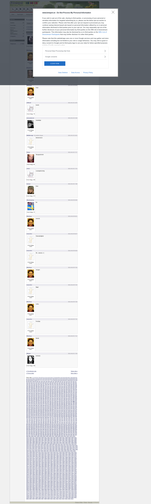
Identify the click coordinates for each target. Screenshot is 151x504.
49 (55, 379)
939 (43, 432)
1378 (30, 465)
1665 (75, 486)
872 (41, 428)
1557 (57, 478)
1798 (66, 497)
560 (32, 409)
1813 (60, 498)
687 (71, 416)
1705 (42, 490)
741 (43, 420)
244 (64, 389)
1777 (54, 496)
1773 (42, 496)
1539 (54, 477)
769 (57, 421)
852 (46, 427)
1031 (75, 437)
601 (76, 411)
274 (32, 392)
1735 (30, 493)
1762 (60, 494)
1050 (30, 440)
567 (48, 409)
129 (53, 383)
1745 (60, 493)
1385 (51, 465)
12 (45, 377)
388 (41, 399)
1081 (72, 441)
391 (48, 399)
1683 (27, 489)
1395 (30, 466)
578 (74, 409)
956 (32, 433)
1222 (72, 452)
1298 (45, 458)
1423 (63, 468)
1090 (48, 442)
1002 (38, 436)
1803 (30, 498)
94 (27, 381)
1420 (54, 468)
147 (43, 384)
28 (71, 377)
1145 (53, 446)
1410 (75, 466)
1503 (48, 474)
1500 (39, 474)
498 (41, 405)
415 (53, 400)
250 (27, 391)
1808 (45, 498)
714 (32, 419)
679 (53, 416)
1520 (48, 476)
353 (62, 396)
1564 (27, 480)
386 (36, 399)
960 (41, 433)
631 (43, 413)
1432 (39, 469)
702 (55, 417)
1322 (66, 460)
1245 (39, 454)
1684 (30, 489)
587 (43, 411)
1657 (51, 486)
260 (50, 391)
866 (27, 428)
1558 (60, 478)
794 (64, 423)
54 (63, 379)
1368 (51, 464)
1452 (48, 470)
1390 (66, 465)
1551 (39, 478)
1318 (54, 460)
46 (50, 379)
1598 (27, 482)
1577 (66, 480)
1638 (45, 485)
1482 (36, 473)
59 (71, 379)
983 (43, 434)
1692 (54, 489)
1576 (63, 480)
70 (38, 380)
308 (60, 393)
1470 (51, 472)
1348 (42, 462)
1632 (27, 485)
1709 (54, 490)
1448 (36, 470)
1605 (48, 482)
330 (60, 395)
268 (69, 391)
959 (39, 433)
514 (27, 407)
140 (27, 384)
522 (46, 407)
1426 (72, 468)
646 (27, 415)
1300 (51, 458)
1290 (72, 457)
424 (74, 400)
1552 (42, 478)
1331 (42, 461)
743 (48, 420)
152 (55, 384)
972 (69, 433)
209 (34, 388)
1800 (72, 497)
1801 (75, 497)
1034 (33, 438)
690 (27, 417)
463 (62, 403)
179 (67, 385)
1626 (60, 484)
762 (41, 421)
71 (40, 380)
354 (64, 396)
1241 (27, 454)
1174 (33, 449)
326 (50, 395)
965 (53, 433)
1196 (44, 450)
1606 (51, 482)
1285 (57, 457)
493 (30, 405)
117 (76, 381)
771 (62, 421)
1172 (27, 449)
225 (71, 388)
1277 (33, 457)
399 (67, 399)
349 (53, 396)
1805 (36, 498)
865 (76, 427)
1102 (33, 444)
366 (41, 397)
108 (56, 381)
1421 (57, 468)
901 (57, 429)
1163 (53, 448)
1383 (45, 465)
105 (49, 381)
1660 (60, 486)
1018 (36, 437)
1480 (30, 473)
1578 (69, 480)
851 (43, 427)
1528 (72, 476)
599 (71, 411)
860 (64, 427)
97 (31, 381)
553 (67, 408)
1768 (27, 496)
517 (34, 407)
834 (55, 425)
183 (76, 385)
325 (48, 395)
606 (36, 412)
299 (39, 393)
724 (55, 419)
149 (48, 384)
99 (35, 381)
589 (48, 411)
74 (45, 380)
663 (67, 415)
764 (46, 421)
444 (69, 401)
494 (32, 405)
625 (30, 413)
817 (67, 424)
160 (74, 384)
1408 (69, 466)
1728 (60, 492)
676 (46, 416)
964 (50, 433)
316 (27, 395)
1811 (54, 498)
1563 (75, 478)
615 (57, 412)
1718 (30, 492)
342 (36, 396)
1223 (75, 452)
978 (32, 434)
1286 (60, 457)
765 (48, 421)
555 (71, 408)
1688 (42, 489)
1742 (51, 493)
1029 (69, 437)
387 (39, 399)
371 (53, 397)
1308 (75, 458)
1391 (69, 465)
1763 (63, 494)
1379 (33, 465)
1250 (54, 454)
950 (69, 432)
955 (30, 433)
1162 (50, 448)
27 (70, 377)
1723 (45, 492)
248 (74, 389)
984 (46, 434)
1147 (59, 446)
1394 (27, 466)
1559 (63, 478)
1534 (39, 477)
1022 (48, 437)
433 (43, 401)
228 (27, 389)
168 (41, 385)
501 (48, 405)
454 (41, 403)
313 (71, 393)
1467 (42, 472)
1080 (69, 441)
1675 (54, 488)
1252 (60, 454)
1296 (39, 458)
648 (32, 415)
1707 (48, 490)
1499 (36, 474)
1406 (63, 466)
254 (36, 391)
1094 (60, 442)
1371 (60, 464)
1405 (60, 466)
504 (55, 405)
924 (60, 430)
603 (30, 412)
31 (76, 377)
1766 (72, 494)
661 (62, 415)
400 (69, 399)
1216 (54, 452)
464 (64, 403)
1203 (65, 450)
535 (76, 407)
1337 (60, 461)
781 (34, 423)
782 (36, 423)
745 (53, 420)
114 (69, 381)
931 (76, 430)
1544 (69, 477)
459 (53, 403)
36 (33, 379)
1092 (54, 442)
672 (36, 416)
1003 (41, 436)
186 (32, 387)
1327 (30, 461)
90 (71, 380)
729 (67, 419)
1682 (75, 488)
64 (28, 380)
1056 (48, 440)
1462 (27, 472)
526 (55, 407)
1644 (63, 485)
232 (36, 389)
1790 (42, 497)
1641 (54, 485)
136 (69, 383)
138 (73, 383)
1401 (48, 466)
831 (48, 425)
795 (67, 423)
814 (60, 424)
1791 (45, 497)
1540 (57, 477)
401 (71, 399)
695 (39, 417)
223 (67, 388)
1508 (63, 474)
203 (71, 387)
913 (34, 430)
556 (74, 408)
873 (43, 428)
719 (43, 419)
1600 (33, 482)
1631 (75, 484)
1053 (39, 440)
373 (57, 397)
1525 (63, 476)
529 (62, 407)
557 (76, 408)
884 (69, 428)
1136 (27, 446)
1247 (45, 454)
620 (69, 412)
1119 (30, 445)
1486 (48, 473)
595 (62, 411)
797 (71, 423)
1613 (72, 482)
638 (60, 413)
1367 (48, 464)
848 (36, 427)
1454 (54, 470)
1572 (51, 480)
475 (39, 404)
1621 (45, 484)
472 (32, 404)
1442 (69, 469)
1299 (48, 458)
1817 (72, 498)
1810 (51, 498)
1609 (60, 482)
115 (71, 381)
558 (27, 409)
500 (46, 405)
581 (30, 411)
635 (53, 413)
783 (39, 423)
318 (32, 395)
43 (45, 379)
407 (34, 400)
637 (57, 413)
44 (46, 379)
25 (66, 377)
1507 (60, 474)
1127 (53, 445)
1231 (48, 453)
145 (39, 384)
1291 (75, 457)
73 (43, 380)
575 (67, 409)
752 (69, 420)
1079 (66, 441)
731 (71, 419)
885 (71, 428)
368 (46, 397)
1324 (72, 460)
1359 (75, 462)
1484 (42, 473)
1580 (75, 480)
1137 (30, 446)
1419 (51, 468)
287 (62, 392)
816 (64, 424)
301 (43, 393)
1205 (71, 450)
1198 (50, 450)
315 (76, 393)
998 (27, 436)
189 (39, 387)
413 (48, 400)
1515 (33, 476)
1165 (59, 448)
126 (46, 383)
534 (74, 407)
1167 (65, 448)
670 (32, 416)
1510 (69, 474)
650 (36, 415)
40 (40, 379)
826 (36, 425)
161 (76, 384)
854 (50, 427)
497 (39, 405)
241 (57, 389)
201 (67, 387)
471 (30, 404)
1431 (36, 469)
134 (64, 383)
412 (46, 400)
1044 (63, 438)
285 (57, 392)
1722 (42, 492)
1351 (51, 462)
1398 (39, 466)
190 (41, 387)
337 (76, 395)
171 (48, 385)
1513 (27, 476)
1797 (63, 497)
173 (53, 385)
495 (34, 405)
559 (30, 409)
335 (71, 395)
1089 (45, 442)
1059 (57, 440)
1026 (60, 437)
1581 (27, 481)
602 (27, 412)
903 (62, 429)
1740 (45, 493)
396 (60, 399)
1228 (39, 453)
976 (27, 434)
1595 (69, 481)
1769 (30, 496)
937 (39, 432)
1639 (48, 485)
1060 (60, 440)
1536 (45, 477)
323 (43, 395)
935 (34, 432)
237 (48, 389)
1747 (66, 493)
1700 (27, 490)
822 (27, 425)
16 (51, 377)
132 (59, 383)
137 (71, 383)
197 (57, 387)
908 (74, 429)
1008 (56, 436)
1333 (48, 461)
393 (53, 399)
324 (46, 395)
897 (48, 429)
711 (76, 417)
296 (32, 393)
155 (62, 384)
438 (55, 401)
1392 (72, 465)
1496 (27, 474)
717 (39, 419)
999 (30, 436)
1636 (39, 485)
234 (41, 389)
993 (67, 434)
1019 (39, 437)
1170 (73, 448)
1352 (54, 462)
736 (32, 420)
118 (27, 383)
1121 (36, 445)
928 (69, 430)
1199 (53, 450)
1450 (42, 470)
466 (69, 403)
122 (36, 383)
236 (46, 389)
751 (67, 420)
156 (64, 384)
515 (30, 407)
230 (32, 389)
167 (39, 385)
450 (32, 403)
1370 (57, 464)
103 (44, 381)
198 (60, 387)
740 (41, 420)
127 (48, 383)
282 (50, 392)
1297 (42, 458)
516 (32, 407)
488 (69, 404)
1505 (54, 474)
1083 (27, 442)
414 (50, 400)
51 (58, 379)
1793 (51, 497)
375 (62, 397)
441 (62, 401)
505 (57, 405)
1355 (63, 462)
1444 (75, 469)
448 (27, 403)
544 (46, 408)
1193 (36, 450)
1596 (72, 481)
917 (43, 430)
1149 (65, 446)
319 (34, 395)
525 (53, 407)
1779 (60, 496)
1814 (63, 498)
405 (30, 400)
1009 (59, 436)
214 (46, 388)
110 (60, 381)
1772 (39, 496)
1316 (48, 460)
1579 (72, 480)
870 (36, 428)
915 (39, 430)
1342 (75, 461)
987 (53, 434)
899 (53, 429)
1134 (73, 445)
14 (48, 377)
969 (62, 433)
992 (64, 434)
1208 (30, 452)
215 (48, 388)
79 (53, 380)
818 (69, 424)
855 (53, 427)
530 (64, 407)
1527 (69, 476)
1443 (72, 469)
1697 (69, 489)
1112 (61, 444)
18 (55, 377)
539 (34, 408)
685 (67, 416)
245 (67, 389)
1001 (35, 436)
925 (62, 430)
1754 (36, 494)
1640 (51, 485)
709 (71, 417)
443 (67, 401)
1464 (33, 472)
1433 (42, 469)
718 (41, 419)
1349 (45, 462)
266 (64, 391)
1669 (36, 488)
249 (76, 389)
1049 (27, 440)
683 (62, 416)
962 (46, 433)
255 (39, 391)
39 (38, 379)
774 (69, 421)
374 (60, 397)
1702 (33, 490)
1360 (27, 464)
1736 (33, 493)
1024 (54, 437)
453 (39, 403)
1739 (42, 493)
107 (53, 381)
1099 (75, 442)
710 (74, 417)
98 (33, 381)
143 (34, 384)
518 (36, 407)
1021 (45, 437)
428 (32, 401)
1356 (66, 462)
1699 (75, 489)
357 (71, 396)
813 (57, 424)
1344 (30, 462)
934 (32, 432)
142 (32, 384)
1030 (72, 437)
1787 (33, 497)
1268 (57, 456)
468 (74, 403)
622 (74, 412)
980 (36, 434)
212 (41, 388)
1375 (72, 464)
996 (74, 434)
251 (30, 391)
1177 (42, 449)
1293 (30, 458)
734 (27, 420)
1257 (75, 454)
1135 (76, 445)
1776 (51, 496)
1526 (66, 476)
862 (69, 427)
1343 (27, 462)
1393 (75, 465)
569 (53, 409)
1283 (51, 457)
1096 (66, 442)
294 (27, 393)
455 (43, 403)
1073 (48, 441)
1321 (63, 460)
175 (57, 385)
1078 (63, 441)
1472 (57, 472)
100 (37, 381)
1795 (57, 497)
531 (67, 407)
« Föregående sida (31, 371)
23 (63, 377)
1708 (51, 490)
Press (85, 502)
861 (67, 427)
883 (67, 428)
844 (27, 427)
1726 (54, 492)
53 (61, 379)
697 (43, 417)
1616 (30, 484)
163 (30, 385)
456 (46, 403)
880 (60, 428)
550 (60, 408)
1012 (68, 436)
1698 (72, 489)
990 (60, 434)
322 (41, 395)
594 (60, 411)
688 (74, 416)
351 (57, 396)
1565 (30, 480)
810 (50, 424)
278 (41, 392)
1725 (51, 492)
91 (73, 380)
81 (56, 380)
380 (74, 397)
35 (31, 379)
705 (62, 417)
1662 (66, 486)
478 (46, 404)
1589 (51, 481)
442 (64, 401)
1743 (54, 493)
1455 (57, 470)
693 (34, 417)
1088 (42, 442)
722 (50, 419)
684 (64, 416)
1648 (75, 485)
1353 (57, 462)
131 (57, 383)
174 (55, 385)
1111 (59, 444)
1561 (69, 478)
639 (62, 413)
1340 (69, 461)
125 (43, 383)
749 (62, 420)
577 (71, 409)
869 (34, 428)
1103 (36, 444)
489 (71, 404)
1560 (66, 478)
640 (64, 413)
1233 (54, 453)
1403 (54, 466)
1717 (27, 492)
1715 (72, 490)
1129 (59, 445)
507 (62, 405)
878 (55, 428)
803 (34, 424)
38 (36, 379)
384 (32, 399)
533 (71, 407)
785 (43, 423)
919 (48, 430)
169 (43, 385)
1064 (72, 440)
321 (39, 395)
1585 (39, 481)
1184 (62, 449)
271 (76, 391)
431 (39, 401)
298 (36, 393)
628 (36, 413)
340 (32, 396)
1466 (39, 472)
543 (43, 408)
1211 (39, 452)
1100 (27, 444)
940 (46, 432)
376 (64, 397)
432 (41, 401)
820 (74, 424)
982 (41, 434)
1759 (51, 494)
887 (76, 428)
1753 (33, 494)
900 (55, 429)
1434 (45, 469)
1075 (54, 441)
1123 (41, 445)
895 (43, 429)
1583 (33, 481)
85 (63, 380)
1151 (70, 446)
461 (57, 403)
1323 (69, 460)
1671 (42, 488)
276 (36, 392)
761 (39, 421)
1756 (42, 494)
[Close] (114, 13)
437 (53, 401)
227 (76, 388)
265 (62, 391)
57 (68, 379)
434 (46, 401)
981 (39, 434)
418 (60, 400)
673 (39, 416)
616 (60, 412)
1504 (51, 474)
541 (39, 408)
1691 (51, 489)
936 (36, 432)
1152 (73, 446)
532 (69, 407)
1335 (54, 461)
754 (74, 420)
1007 (53, 436)
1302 (57, 458)
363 (34, 397)
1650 (30, 486)
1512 (75, 474)
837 (62, 425)
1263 (42, 456)
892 (36, 429)
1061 (63, 440)
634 (50, 413)
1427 (75, 468)
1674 (51, 488)
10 (41, 377)
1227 (36, 453)
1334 (51, 461)
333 (67, 395)
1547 (27, 478)
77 (50, 380)
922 (55, 430)
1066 (27, 441)
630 (41, 413)
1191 (30, 450)
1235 (60, 453)
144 (36, 384)
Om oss (90, 502)
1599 (30, 482)
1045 (66, 438)
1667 (30, 488)
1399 (42, 466)
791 (57, 423)
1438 (57, 469)
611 (48, 412)
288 (64, 392)
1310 (30, 460)
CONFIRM (54, 63)
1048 (75, 438)
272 (27, 392)
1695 (63, 489)
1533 (36, 477)
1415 (39, 468)
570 (55, 409)
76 (48, 380)
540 (36, 408)
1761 (57, 494)
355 (67, 396)
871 (39, 428)
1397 (36, 466)
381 (76, 397)
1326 (27, 461)
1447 (33, 470)
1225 (30, 453)
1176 (39, 449)
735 (30, 420)
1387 (57, 465)
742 (46, 420)
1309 (27, 460)
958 (36, 433)
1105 (42, 444)
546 (50, 408)
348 (50, 396)
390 (46, 399)
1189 (76, 449)
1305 (66, 458)
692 (32, 417)
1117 (75, 444)
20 (58, 377)
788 (50, 423)
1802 (27, 498)
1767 (75, 494)
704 (60, 417)
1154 (27, 448)
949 (67, 432)
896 (46, 429)
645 (76, 413)
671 (34, 416)
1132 (67, 445)
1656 (48, 486)
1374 (69, 464)
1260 (33, 456)
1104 (39, 444)
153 (57, 384)
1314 (42, 460)
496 (36, 405)
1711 (60, 490)
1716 (75, 490)
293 (76, 392)
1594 (66, 481)
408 (36, 400)
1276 (30, 457)
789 (53, 423)
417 (57, 400)
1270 (63, 456)
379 (71, 397)
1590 (54, 481)
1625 (57, 484)
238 (50, 389)
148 (46, 384)
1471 (54, 472)
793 (62, 423)
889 (30, 429)
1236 (63, 453)
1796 (60, 497)
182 (74, 385)
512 (74, 405)
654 (46, 415)
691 (30, 417)
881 (62, 428)
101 (39, 381)
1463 (30, 472)
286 (60, 392)
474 (36, 404)
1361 (30, 464)
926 (64, 430)
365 (39, 397)
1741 (48, 493)
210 (36, 388)
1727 (57, 492)
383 (30, 399)
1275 (27, 457)
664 (69, 415)
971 (67, 433)
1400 (45, 466)
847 (34, 427)
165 (34, 385)
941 (48, 432)
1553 (45, 478)
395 (57, 399)
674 (41, 416)
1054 (42, 440)
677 (48, 416)
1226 (33, 453)
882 (64, 428)
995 (71, 434)
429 (34, 401)
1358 (72, 462)
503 (53, 405)
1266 (51, 456)
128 (50, 383)
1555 (51, 478)
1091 (51, 442)
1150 (67, 446)
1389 (63, 465)
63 (27, 380)
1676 (57, 488)
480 (50, 404)
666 (74, 415)
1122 (38, 445)
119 (29, 383)
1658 (54, 486)
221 (62, 388)
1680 (69, 488)
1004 (44, 436)
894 (41, 429)
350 (55, 396)
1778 (57, 496)
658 (55, 415)
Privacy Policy (88, 72)
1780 (63, 496)
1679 (66, 488)
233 (39, 389)
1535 (42, 477)
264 (60, 391)
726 (60, 419)
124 (41, 383)
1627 (63, 484)
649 (34, 415)
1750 (75, 493)
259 (48, 391)
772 (64, 421)
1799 (69, 497)
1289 (69, 457)
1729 (63, 492)
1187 (70, 449)
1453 (51, 470)
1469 (48, 472)
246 (69, 389)
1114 (67, 444)
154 (60, 384)
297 (34, 393)
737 (34, 420)
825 (34, 425)
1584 (36, 481)
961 (43, 433)
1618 (36, 484)
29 (73, 377)
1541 (60, 477)
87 (66, 380)
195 (53, 387)
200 (64, 387)
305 (53, 393)
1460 (72, 470)
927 (67, 430)
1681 (72, 488)
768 (55, 421)
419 (62, 400)
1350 (48, 462)
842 (74, 425)
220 (60, 388)
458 (50, 403)
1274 (75, 456)
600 (74, 411)
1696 (66, 489)
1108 (50, 444)
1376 (75, 464)
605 (34, 412)
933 (30, 432)
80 (55, 380)
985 (48, 434)
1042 (57, 438)
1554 (48, 478)
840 (69, 425)
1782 (69, 496)
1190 (27, 450)
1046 (69, 438)
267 (67, 391)
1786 (30, 497)
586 (41, 411)
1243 (33, 454)
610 (46, 412)
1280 (42, 457)
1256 (72, 454)
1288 (66, 457)
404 (27, 400)
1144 (50, 446)
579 (76, 409)
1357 (69, 462)
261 (53, 391)
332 (64, 395)
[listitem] (75, 51)
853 (48, 427)
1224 (27, 453)
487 (67, 404)
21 (60, 377)
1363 (36, 464)
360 (27, 397)
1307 (72, 458)
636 (55, 413)
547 (53, 408)
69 (36, 380)
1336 (57, 461)
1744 (57, 493)
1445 (27, 470)
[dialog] (75, 43)
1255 (69, 454)
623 (76, 412)
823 (30, 425)
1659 (57, 486)
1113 (64, 444)
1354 (60, 462)
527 (57, 407)
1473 (60, 472)
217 (53, 388)
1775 (48, 496)
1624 (54, 484)
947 (62, 432)
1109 (53, 444)
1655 (45, 486)
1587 (45, 481)
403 (76, 399)
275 (34, 392)
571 (57, 409)
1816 (69, 498)
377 (67, 397)
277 (39, 392)
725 (57, 419)
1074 (51, 441)
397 (62, 399)
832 (50, 425)
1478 (75, 472)
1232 (51, 453)
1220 (66, 452)
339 (30, 396)
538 (32, 408)
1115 (70, 444)
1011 (65, 436)
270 (74, 391)
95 (28, 381)
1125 (47, 445)
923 (57, 430)
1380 (36, 465)
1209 (33, 452)
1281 (45, 457)
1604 (45, 482)
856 (55, 427)
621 (71, 412)
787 (48, 423)
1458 (66, 470)
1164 (56, 448)
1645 (66, 485)
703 (57, 417)
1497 (30, 474)
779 (30, 423)
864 (74, 427)
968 (60, 433)
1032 (27, 438)
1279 (39, 457)
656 (50, 415)
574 (64, 409)
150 (50, 384)
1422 (60, 468)
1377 (27, 465)
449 (30, 403)
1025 (57, 437)
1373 (66, 464)
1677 (60, 488)
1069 (36, 441)
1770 (33, 496)
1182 (56, 449)
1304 (63, 458)
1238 (69, 453)
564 (41, 409)
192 (46, 387)
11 (43, 377)
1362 (33, 464)
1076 (57, 441)
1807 (42, 498)
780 (32, 423)
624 (27, 413)
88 (68, 380)
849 (39, 427)
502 (50, 405)
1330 (39, 461)
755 (76, 420)
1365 (42, 464)
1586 (42, 481)
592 (55, 411)
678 (50, 416)
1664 (72, 486)
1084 (30, 442)
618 (64, 412)
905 (67, 429)
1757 (45, 494)
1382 (42, 465)
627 (34, 413)
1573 (54, 480)
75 (46, 380)
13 (46, 377)
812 (55, 424)
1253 (63, 454)
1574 (57, 480)
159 (71, 384)
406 (32, 400)
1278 (36, 457)
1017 (33, 437)
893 (39, 429)
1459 (69, 470)
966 (55, 433)
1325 (75, 460)
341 (34, 396)
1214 (48, 452)
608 (41, 412)
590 (50, 411)
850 (41, 427)
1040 (51, 438)
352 (60, 396)
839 (67, 425)
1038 (45, 438)
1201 (59, 450)
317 (30, 395)
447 (76, 401)
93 (76, 380)
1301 (54, 458)
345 (43, 396)
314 (74, 393)
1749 (72, 493)
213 (43, 388)
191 (43, 387)
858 (60, 427)
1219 (63, 452)
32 (27, 379)
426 (27, 401)
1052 (36, 440)
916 (41, 430)
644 (74, 413)
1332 (45, 461)
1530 (27, 477)
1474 (63, 472)
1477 (72, 472)
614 (55, 412)
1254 (66, 454)
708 (69, 417)
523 (48, 407)
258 (46, 391)
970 (64, 433)
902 (60, 429)
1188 (73, 449)
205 (76, 387)
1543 (66, 477)
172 (50, 385)
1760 (54, 494)
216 (50, 388)
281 (48, 392)
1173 (30, 449)
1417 (45, 468)
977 (30, 434)
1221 (69, 452)
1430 (33, 469)
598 (69, 411)
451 (34, 403)
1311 (33, 460)
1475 (66, 472)
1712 (63, 490)
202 (69, 387)
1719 (33, 492)
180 (69, 385)
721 (48, 419)
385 (34, 399)
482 (55, 404)
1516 (36, 476)
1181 (53, 449)
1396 (33, 466)
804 (36, 424)
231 (34, 389)
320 (36, 395)
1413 (33, 468)
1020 (42, 437)
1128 (56, 445)
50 (56, 379)
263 (57, 391)
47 (51, 379)
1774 (45, 496)
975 (76, 433)
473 (34, 404)
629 (39, 413)
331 (62, 395)
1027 (63, 437)
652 (41, 415)
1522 (54, 476)
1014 (74, 436)
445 (71, 401)
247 (71, 389)
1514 (30, 476)
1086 (36, 442)
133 (62, 383)
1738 (39, 493)
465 (67, 403)
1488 (54, 473)
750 (64, 420)
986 (50, 434)
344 (41, 396)
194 (50, 387)
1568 (39, 480)
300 (41, 393)
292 (74, 392)
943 (53, 432)
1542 (63, 477)
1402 (51, 466)
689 (76, 416)
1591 (57, 481)
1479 (27, 473)
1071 (42, 441)
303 (48, 393)
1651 (33, 486)
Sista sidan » (74, 373)
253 (34, 391)
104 (46, 381)
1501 (42, 474)
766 (50, 421)
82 (58, 380)
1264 (45, 456)
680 (55, 416)
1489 (57, 473)
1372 (63, 464)
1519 (45, 476)
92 (75, 380)
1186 (67, 449)
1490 (60, 473)
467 (71, 403)
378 (69, 397)
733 (76, 419)
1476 (69, 472)
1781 (66, 496)
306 (55, 393)
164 (32, 385)
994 (69, 434)
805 (39, 424)
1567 (36, 480)
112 (65, 381)
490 (74, 404)
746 (55, 420)
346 (46, 396)
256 (41, 391)
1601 (36, 482)
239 (53, 389)
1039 (48, 438)
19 (56, 377)
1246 (42, 454)
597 (67, 411)
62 (76, 379)
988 (55, 434)
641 (67, 413)
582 (32, 411)
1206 (74, 450)
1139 (36, 446)
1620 (42, 484)
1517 (39, 476)
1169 (70, 448)
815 (62, 424)
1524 (60, 476)
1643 (60, 485)
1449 (39, 470)
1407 (66, 466)
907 (71, 429)
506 (60, 405)
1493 (69, 473)
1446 (30, 470)
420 (64, 400)
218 (55, 388)
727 (62, 419)
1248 (48, 454)
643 (71, 413)
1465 (36, 472)
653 (43, 415)
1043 (60, 438)
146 (41, 384)
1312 (36, 460)
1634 (33, 485)
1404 (57, 466)
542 (41, 408)
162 (27, 385)
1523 (57, 476)
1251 (57, 454)
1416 (42, 468)
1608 (57, 482)
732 (74, 419)
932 (27, 432)
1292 (27, 458)
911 (29, 430)
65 (30, 380)
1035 (36, 438)
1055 (45, 440)
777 (76, 421)
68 (35, 380)
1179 (47, 449)
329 (57, 395)
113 (67, 381)
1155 (30, 448)
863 (71, 427)
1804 (33, 498)
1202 (62, 450)
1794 (54, 497)
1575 (60, 480)
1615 (27, 484)
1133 (70, 445)
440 (60, 401)
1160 (44, 448)
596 (64, 411)
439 (57, 401)
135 (66, 383)
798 (74, 423)
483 (57, 404)
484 (60, 404)
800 (27, 424)
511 (71, 405)
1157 (36, 448)
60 (73, 379)
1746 (63, 493)
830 (46, 425)
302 (46, 393)
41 (41, 379)
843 (76, 425)
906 (69, 429)
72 (41, 380)
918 (46, 430)
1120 (33, 445)
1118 (27, 445)
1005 (47, 436)
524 (50, 407)
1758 (48, 494)
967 (57, 433)
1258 (27, 456)
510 (69, 405)
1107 (47, 444)
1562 (72, 478)
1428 (27, 469)
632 (46, 413)
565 (43, 409)
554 (69, 408)
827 (39, 425)
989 (57, 434)
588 (46, 411)
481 (53, 404)
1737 (36, 493)
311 (67, 393)
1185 (65, 449)
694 (36, 417)
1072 (45, 441)
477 (43, 404)
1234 (57, 453)
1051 (33, 440)
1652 (36, 486)
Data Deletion (63, 72)
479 (48, 404)
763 (43, 421)
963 (48, 433)
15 (50, 377)
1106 (44, 444)
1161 (47, 448)
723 (53, 419)
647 (30, 415)
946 (60, 432)
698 (46, 417)
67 (33, 380)
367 (43, 397)
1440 (63, 469)
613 (53, 412)
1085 (33, 442)
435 (48, 401)
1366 (45, 464)
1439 (60, 469)
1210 (36, 452)
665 (71, 415)
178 (64, 385)
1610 (63, 482)
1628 (66, 484)
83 (60, 380)
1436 (51, 469)
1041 (54, 438)
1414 (36, 468)
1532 (33, 477)
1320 (60, 460)
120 (32, 383)
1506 (57, 474)
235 (43, 389)
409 (39, 400)
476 (41, 404)
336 (74, 395)
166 (36, 385)
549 (57, 408)
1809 (48, 498)
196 (55, 387)
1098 (72, 442)
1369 (54, 464)
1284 (54, 457)
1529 (75, 476)
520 (41, 407)
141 (30, 384)
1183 (59, 449)
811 (53, 424)
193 (48, 387)
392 (50, 399)
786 (46, 423)
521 (43, 407)
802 (32, 424)
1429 (30, 469)
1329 (36, 461)
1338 (63, 461)
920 (50, 430)
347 (48, 396)
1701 (30, 490)
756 (27, 421)
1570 (45, 480)
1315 (45, 460)
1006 (50, 436)
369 (48, 397)
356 (69, 396)
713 (30, 419)
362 (32, 397)
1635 (36, 485)
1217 (57, 452)
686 (69, 416)
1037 (42, 438)
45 (48, 379)
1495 (75, 473)
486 (64, 404)
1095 (63, 442)
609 (43, 412)
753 (71, 420)
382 (27, 399)
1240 (75, 453)
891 (34, 429)
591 (53, 411)
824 (32, 425)
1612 (69, 482)
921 (53, 430)
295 (30, 393)
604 (32, 412)
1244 (36, 454)
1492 (66, 473)
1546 (75, 477)
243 (62, 389)
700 (50, 417)
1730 (66, 492)
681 (57, 416)
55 (65, 379)
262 (55, 391)
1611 (66, 482)
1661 (63, 486)
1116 (72, 444)
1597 (75, 481)
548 (55, 408)
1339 (66, 461)
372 (55, 397)
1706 (45, 490)
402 (74, 399)
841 (71, 425)
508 (64, 405)
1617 (33, 484)
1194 (39, 450)
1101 (30, 444)
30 (75, 377)
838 (64, 425)
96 (30, 381)
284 (55, 392)
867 (30, 428)
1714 (69, 490)
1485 (45, 473)
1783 (72, 496)
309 (62, 393)
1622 (48, 484)
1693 (57, 489)
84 (61, 380)
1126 (50, 445)
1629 (69, 484)
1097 (69, 442)
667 (76, 415)
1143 (47, 446)
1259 (30, 456)
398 (64, 399)
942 (50, 432)
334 (69, 395)
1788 (36, 497)
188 (36, 387)
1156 (33, 448)
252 (32, 391)
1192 (33, 450)
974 (74, 433)
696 (41, 417)
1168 (67, 448)
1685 (33, 489)
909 (76, 429)
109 (58, 381)
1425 (69, 468)
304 (50, 393)
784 (41, 423)
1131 (64, 445)
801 (30, 424)
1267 (54, 456)
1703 (36, 490)
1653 (39, 486)
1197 (47, 450)
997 (76, 434)
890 (32, 429)
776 (74, 421)
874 (46, 428)
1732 (72, 492)
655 (48, 415)
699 (48, 417)
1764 (66, 494)
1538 (51, 477)
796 (69, 423)
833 (53, 425)
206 (27, 388)
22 (61, 377)
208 (32, 388)
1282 (48, 457)
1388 (60, 465)
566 (46, 409)
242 (60, 389)
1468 (45, 472)
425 (76, 400)
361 (30, 397)
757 (30, 421)
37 (35, 379)
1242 (30, 454)
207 (30, 388)
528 (60, 407)
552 (64, 408)
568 (50, 409)
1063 (69, 440)
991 (62, 434)
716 (36, 419)
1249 (51, 454)
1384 (48, 465)
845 (30, 427)
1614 (75, 482)
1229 (42, 453)
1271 (66, 456)
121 (34, 383)
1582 (30, 481)
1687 (39, 489)
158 (69, 384)
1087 (39, 442)
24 (65, 377)
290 (69, 392)
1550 (36, 478)
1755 (39, 494)
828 (41, 425)
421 (67, 400)
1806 (39, 498)
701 (53, 417)
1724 (48, 492)
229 (30, 389)
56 (66, 379)
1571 (48, 480)
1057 (51, 440)
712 (27, 419)
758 (32, 421)
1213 (45, 452)
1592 (60, 481)
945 (57, 432)
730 (69, 419)
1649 (27, 486)
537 (30, 408)
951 (71, 432)
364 (36, 397)
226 (74, 388)
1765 (69, 494)
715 (34, 419)
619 (67, 412)
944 (55, 432)
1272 (69, 456)
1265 (48, 456)
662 (64, 415)
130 (55, 383)
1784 (75, 496)
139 (76, 383)
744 (50, 420)
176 (60, 385)
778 (27, 423)
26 (68, 377)
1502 (45, 474)
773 (67, 421)
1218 (60, 452)
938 (41, 432)
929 (71, 430)
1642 (57, 485)
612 (50, 412)
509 (67, 405)
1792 (48, 497)
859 (62, 427)
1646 (69, 485)
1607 (54, 482)
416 (55, 400)
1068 (33, 441)
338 (27, 396)
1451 (45, 470)
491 (76, 404)
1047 (72, 438)
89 (70, 380)
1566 (33, 480)
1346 (36, 462)
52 (60, 379)
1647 (72, 485)
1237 (66, 453)
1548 (30, 478)
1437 (54, 469)
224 (69, 388)
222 (64, 388)
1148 (62, 446)
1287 (63, 457)
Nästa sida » (74, 371)
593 (57, 411)
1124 (44, 445)
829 (43, 425)
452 (36, 403)
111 (62, 381)
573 (62, 409)
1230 (45, 453)
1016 (30, 437)
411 (43, 400)
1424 (66, 468)
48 (53, 379)
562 (36, 409)
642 (69, 413)
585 (39, 411)
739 (39, 420)
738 (36, 420)
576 (69, 409)
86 (65, 380)
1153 (76, 446)
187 (34, 387)
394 (55, 399)
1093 (57, 442)
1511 (72, 474)
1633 (30, 485)
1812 (57, 498)
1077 (60, 441)
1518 (42, 476)
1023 (51, 437)
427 (30, 401)
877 (53, 428)
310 (64, 393)
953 (76, 432)
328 (55, 395)
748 (60, 420)
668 (27, 416)
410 (41, 400)
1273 (72, 456)
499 (43, 405)
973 (71, 433)
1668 (33, 488)
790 (55, 423)
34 (30, 379)
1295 (36, 458)
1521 (51, 476)
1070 (39, 441)
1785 (27, 497)
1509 (66, 474)
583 (34, 411)
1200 (56, 450)
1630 (72, 484)
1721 (39, 492)
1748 (69, 493)
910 (27, 430)
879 (57, 428)
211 (39, 388)
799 (76, 423)
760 (36, 421)
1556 (54, 478)
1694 (60, 489)
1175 (36, 449)
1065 (75, 440)
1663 (69, 486)
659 (57, 415)
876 (50, 428)
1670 (39, 488)
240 (55, 389)
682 (60, 416)
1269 (60, 456)
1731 (69, 492)
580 (27, 411)
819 (71, 424)
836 (60, 425)
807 (43, 424)
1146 (56, 446)
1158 (39, 448)
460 (55, 403)
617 (62, 412)
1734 (27, 493)
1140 (39, 446)
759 (34, 421)
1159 (42, 448)
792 (60, 423)
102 (42, 381)
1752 (30, 494)
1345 (33, 462)
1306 (69, 458)
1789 (39, 497)
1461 (75, 470)
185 (30, 387)
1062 (66, 440)
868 (32, 428)
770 (60, 421)
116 (73, 381)
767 (53, 421)
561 (34, 409)
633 (48, 413)
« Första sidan (30, 373)
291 (71, 392)
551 (62, 408)
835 (57, 425)
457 (48, 403)
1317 (51, 460)
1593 (63, 481)
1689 (45, 489)
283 (53, 392)
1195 (42, 450)
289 (67, 392)
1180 (50, 449)
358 (74, 396)
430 (36, 401)
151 (53, 384)
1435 (48, 469)
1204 (68, 450)
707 (67, 417)
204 (74, 387)
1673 (48, 488)
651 (39, 415)
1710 (57, 490)
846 (32, 427)
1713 (66, 490)
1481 (33, 473)
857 (57, 427)
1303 (60, 458)
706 (64, 417)
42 (43, 379)
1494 (72, 473)
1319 (57, 460)
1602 (39, 482)
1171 (76, 448)
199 (62, 387)
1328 (33, 461)
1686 (36, 489)
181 (71, 385)
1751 (27, 494)
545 (48, 408)
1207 (27, 452)
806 (41, 424)
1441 (66, 469)
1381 (39, 465)
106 (51, 381)
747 (57, 420)
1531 (30, 477)
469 (76, 403)
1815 (66, 498)
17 (53, 377)
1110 (56, 444)
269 (71, 391)
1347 (39, 462)
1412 (30, 468)
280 (46, 392)
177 (62, 385)
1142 (44, 446)
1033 (30, 438)
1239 (72, 453)
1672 (45, 488)
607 (39, 412)
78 (51, 380)
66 (31, 380)
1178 (44, 449)
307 (57, 393)
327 (53, 395)
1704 (39, 490)
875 (48, 428)
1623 (51, 484)
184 (27, 387)
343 (39, 396)
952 (74, 432)
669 (30, 416)
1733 (75, 492)
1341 (72, 461)
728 (64, 419)
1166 (62, 448)
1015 (27, 437)
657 (53, 415)
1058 (54, 440)
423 (71, 400)
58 (70, 379)
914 (36, 430)
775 (71, 421)
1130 (61, 445)
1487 (51, 473)
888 (27, 429)
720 (46, 419)
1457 (63, 470)
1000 (32, 436)
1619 (39, 484)
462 (60, 403)
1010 (62, 436)
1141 (42, 446)
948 (64, 432)
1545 (72, 477)
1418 (48, 468)
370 (50, 397)
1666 (27, 488)
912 (32, 430)
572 (60, 409)
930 (74, 430)
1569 (42, 480)
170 (46, 385)
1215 (51, 452)
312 (69, 393)
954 (27, 433)
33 (28, 379)
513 (76, 405)
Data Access (75, 72)
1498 (33, 474)
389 (43, 399)
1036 (39, 438)
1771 (36, 496)
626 (32, 413)
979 (34, 434)
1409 (72, 466)
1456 (60, 470)
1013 (71, 436)
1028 (66, 437)
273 (30, 392)
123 (39, 383)
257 (43, 391)
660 (60, 415)
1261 (36, 456)
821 (76, 424)
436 (50, 401)
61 (75, 379)
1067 (30, 441)
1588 (48, 481)
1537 (48, 477)
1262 (39, 456)
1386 (54, 465)
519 (39, 407)
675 (43, 416)
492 (27, 405)
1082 (75, 441)
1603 (42, 482)
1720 (36, 492)
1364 (39, 464)
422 (69, 400)
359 (76, 396)
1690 (48, 489)
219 (57, 388)
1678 (63, 488)
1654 (42, 486)
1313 (39, 460)
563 (39, 409)
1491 (63, 473)
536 (27, 408)
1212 (42, 452)
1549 (33, 478)
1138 (33, 446)
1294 (33, 458)
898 (50, 429)
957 (34, 433)
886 (74, 428)
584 (36, 411)
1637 (42, 485)
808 (46, 424)
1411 (27, 468)
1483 (39, 473)
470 (27, 404)
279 (43, 392)
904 (64, 429)
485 (62, 404)
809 (48, 424)
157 (67, 384)
